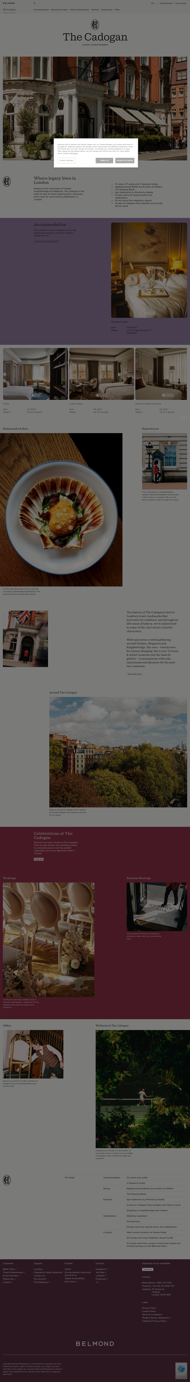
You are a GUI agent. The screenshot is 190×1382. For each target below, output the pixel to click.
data (63, 147)
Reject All (104, 160)
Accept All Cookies (125, 160)
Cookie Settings (66, 160)
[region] (96, 153)
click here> (73, 153)
